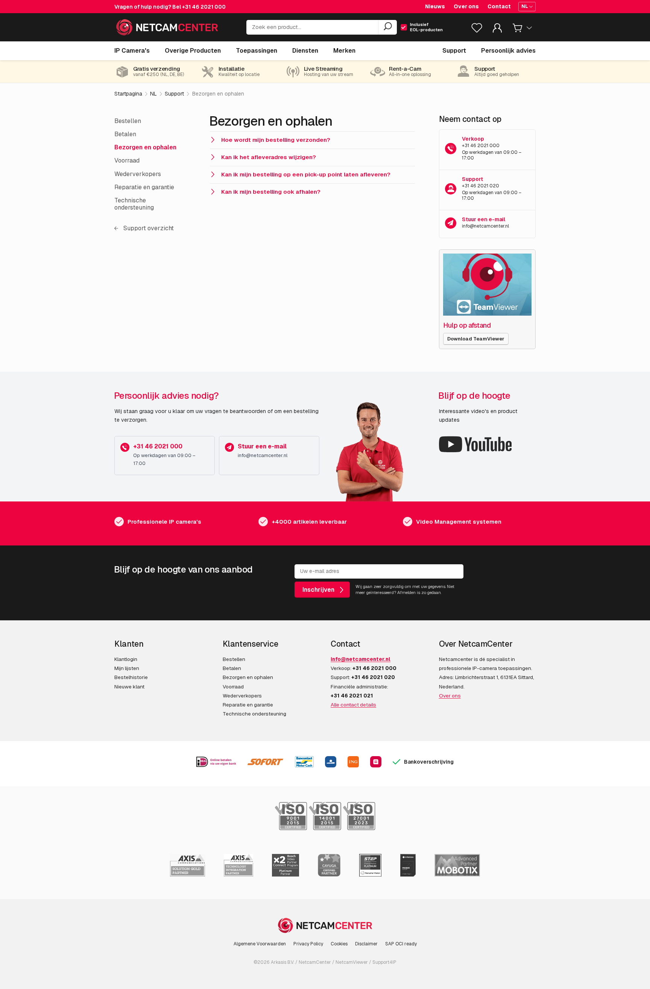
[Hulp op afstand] (487, 285)
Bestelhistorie (131, 677)
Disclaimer (366, 944)
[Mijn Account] (497, 29)
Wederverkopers (137, 174)
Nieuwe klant (129, 686)
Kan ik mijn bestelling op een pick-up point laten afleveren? (305, 174)
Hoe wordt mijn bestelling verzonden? (275, 139)
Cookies (339, 944)
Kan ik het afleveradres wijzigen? (268, 157)
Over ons (466, 6)
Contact (499, 6)
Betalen (125, 134)
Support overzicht (148, 228)
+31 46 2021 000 (204, 6)
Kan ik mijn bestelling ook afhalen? (270, 191)
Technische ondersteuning (134, 203)
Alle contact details (353, 704)
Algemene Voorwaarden (260, 944)
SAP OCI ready (401, 944)
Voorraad (127, 160)
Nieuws (435, 6)
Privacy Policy (308, 944)
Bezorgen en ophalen (145, 147)
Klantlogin (125, 659)
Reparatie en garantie (144, 187)
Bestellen (127, 121)
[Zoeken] (387, 27)
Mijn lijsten (126, 668)
